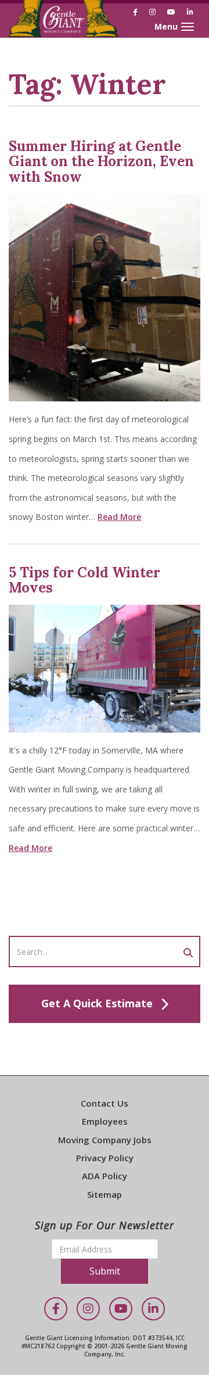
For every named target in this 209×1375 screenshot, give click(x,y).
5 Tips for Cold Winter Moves (84, 580)
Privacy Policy (105, 1158)
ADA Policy (104, 1176)
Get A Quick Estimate (97, 1003)
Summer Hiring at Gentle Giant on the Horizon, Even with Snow (101, 161)
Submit (104, 1271)
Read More (119, 516)
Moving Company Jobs (105, 1140)
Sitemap (104, 1194)
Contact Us (104, 1103)
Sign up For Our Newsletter (104, 1225)
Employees (105, 1121)
